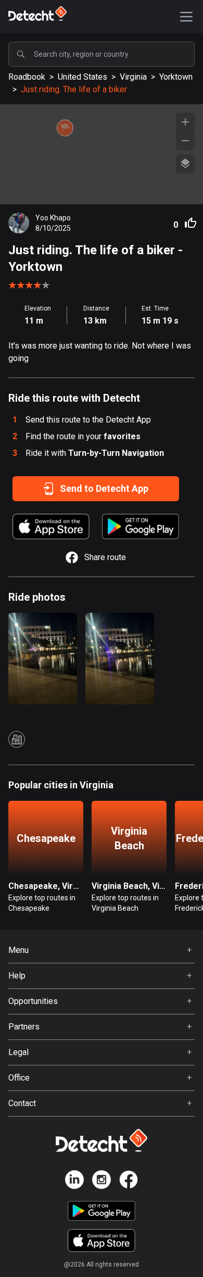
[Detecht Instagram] (101, 1181)
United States (82, 77)
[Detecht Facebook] (128, 1181)
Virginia (133, 77)
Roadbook (26, 77)
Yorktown (176, 77)
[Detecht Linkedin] (74, 1181)
